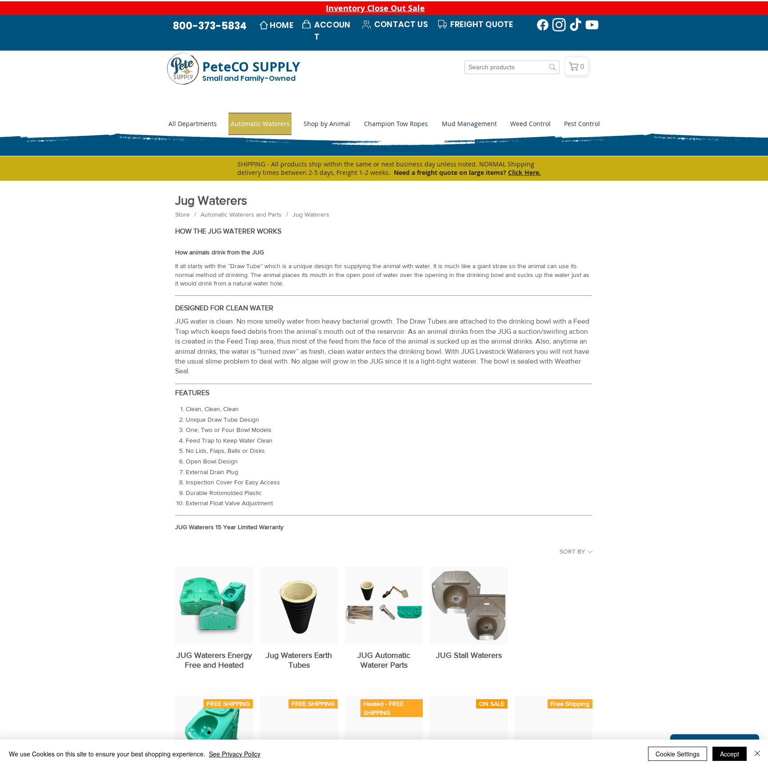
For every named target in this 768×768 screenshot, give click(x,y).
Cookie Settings (678, 753)
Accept (729, 753)
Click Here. (524, 172)
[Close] (757, 754)
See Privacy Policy (234, 753)
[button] (326, 124)
